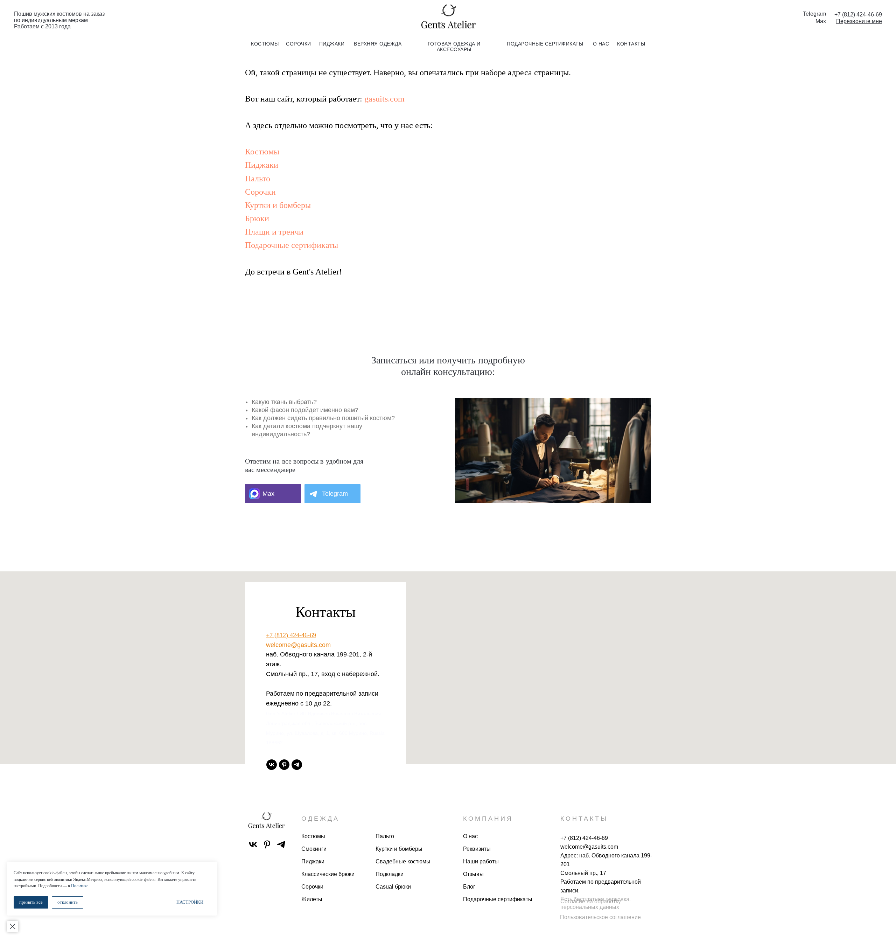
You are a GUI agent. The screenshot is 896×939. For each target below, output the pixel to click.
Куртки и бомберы (278, 205)
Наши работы (481, 861)
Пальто (257, 178)
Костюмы (262, 151)
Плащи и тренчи (274, 231)
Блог (469, 887)
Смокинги (314, 849)
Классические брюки (328, 874)
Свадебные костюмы (403, 861)
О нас (470, 836)
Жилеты (311, 899)
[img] (448, 17)
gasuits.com (384, 98)
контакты (631, 44)
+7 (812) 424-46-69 (291, 635)
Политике (79, 885)
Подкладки (390, 874)
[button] (859, 21)
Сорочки (260, 191)
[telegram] (297, 764)
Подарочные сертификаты (291, 245)
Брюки (257, 218)
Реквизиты (477, 849)
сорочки (298, 44)
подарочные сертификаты (545, 44)
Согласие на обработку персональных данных (590, 904)
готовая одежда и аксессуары (454, 46)
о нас (601, 44)
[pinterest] (284, 764)
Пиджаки (261, 164)
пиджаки (332, 44)
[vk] (271, 764)
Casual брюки (393, 887)
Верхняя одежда (377, 44)
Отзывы (473, 874)
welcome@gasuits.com (298, 644)
